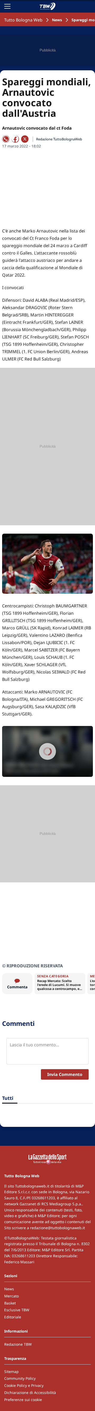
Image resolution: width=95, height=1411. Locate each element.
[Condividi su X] (24, 139)
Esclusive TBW (16, 1309)
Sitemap (11, 1371)
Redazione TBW (18, 1344)
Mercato (11, 1295)
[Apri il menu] (7, 6)
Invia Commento (64, 1074)
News (57, 19)
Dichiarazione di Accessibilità (30, 1392)
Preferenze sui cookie (23, 1399)
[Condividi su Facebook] (15, 139)
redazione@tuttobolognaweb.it (57, 1227)
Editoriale (12, 1316)
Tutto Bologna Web (23, 20)
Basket (10, 1303)
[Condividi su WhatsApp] (6, 139)
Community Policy (20, 1378)
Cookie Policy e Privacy (24, 1385)
